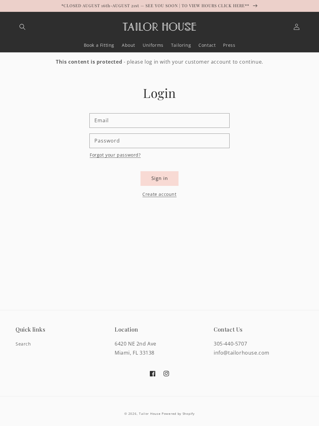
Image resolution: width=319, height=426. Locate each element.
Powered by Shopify (178, 413)
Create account (159, 194)
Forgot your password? (115, 155)
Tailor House (149, 413)
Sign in (159, 178)
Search (23, 344)
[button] (22, 27)
